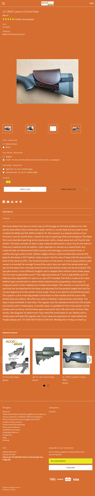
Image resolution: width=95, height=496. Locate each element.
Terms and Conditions (11, 427)
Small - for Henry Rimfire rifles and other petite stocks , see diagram (33, 160)
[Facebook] (4, 202)
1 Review (6, 218)
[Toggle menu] (3, 3)
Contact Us (7, 435)
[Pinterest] (20, 202)
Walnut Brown (11, 144)
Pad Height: (12, 165)
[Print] (12, 202)
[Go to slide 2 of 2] (48, 386)
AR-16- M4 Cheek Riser (44, 377)
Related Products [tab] (10, 333)
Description (8, 212)
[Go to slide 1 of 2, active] (44, 386)
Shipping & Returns (11, 432)
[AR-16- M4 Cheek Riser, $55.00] (46, 356)
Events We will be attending (14, 425)
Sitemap (6, 440)
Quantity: (6, 178)
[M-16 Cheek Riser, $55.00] (16, 356)
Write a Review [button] (28, 19)
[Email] (8, 202)
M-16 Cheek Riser (11, 377)
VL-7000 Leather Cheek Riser (74, 378)
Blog (4, 438)
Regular (9, 157)
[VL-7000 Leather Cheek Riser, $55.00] (76, 356)
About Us (6, 412)
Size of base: (12, 153)
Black (8, 147)
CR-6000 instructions (11, 430)
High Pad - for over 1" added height (19, 169)
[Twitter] (16, 202)
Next (89, 359)
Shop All (52, 412)
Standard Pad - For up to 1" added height (22, 172)
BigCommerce (15, 487)
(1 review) (18, 19)
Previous (3, 359)
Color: (10, 140)
